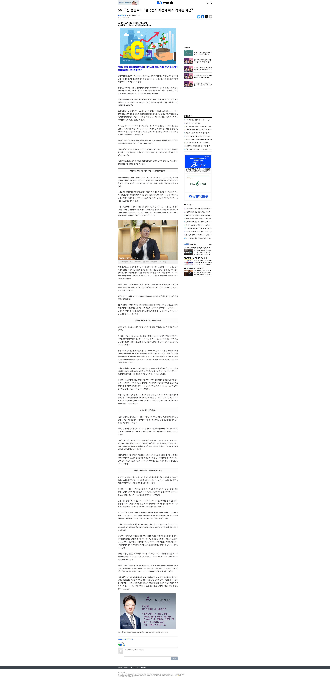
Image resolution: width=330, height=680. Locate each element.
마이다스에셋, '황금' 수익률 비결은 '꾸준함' (206, 271)
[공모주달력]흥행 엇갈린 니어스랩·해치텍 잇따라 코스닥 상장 (204, 146)
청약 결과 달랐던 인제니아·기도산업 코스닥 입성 (207, 260)
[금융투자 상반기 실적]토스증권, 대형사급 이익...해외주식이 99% (205, 212)
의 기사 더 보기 (126, 639)
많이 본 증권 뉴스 (189, 205)
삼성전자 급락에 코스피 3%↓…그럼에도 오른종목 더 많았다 (203, 235)
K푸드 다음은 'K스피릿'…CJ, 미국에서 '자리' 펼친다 (201, 149)
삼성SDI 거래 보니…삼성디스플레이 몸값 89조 (199, 136)
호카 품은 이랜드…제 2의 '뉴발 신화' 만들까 (199, 126)
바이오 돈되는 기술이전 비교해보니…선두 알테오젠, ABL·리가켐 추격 (206, 120)
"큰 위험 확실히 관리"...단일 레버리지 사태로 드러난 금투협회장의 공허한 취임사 (209, 228)
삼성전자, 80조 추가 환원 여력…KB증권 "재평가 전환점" (202, 225)
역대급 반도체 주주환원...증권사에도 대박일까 (199, 215)
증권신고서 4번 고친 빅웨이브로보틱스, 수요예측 (207, 264)
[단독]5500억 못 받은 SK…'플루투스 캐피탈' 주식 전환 (202, 130)
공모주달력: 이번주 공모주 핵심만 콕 (195, 258)
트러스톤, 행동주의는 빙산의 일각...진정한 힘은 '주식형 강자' (210, 274)
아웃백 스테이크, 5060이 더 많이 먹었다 (197, 133)
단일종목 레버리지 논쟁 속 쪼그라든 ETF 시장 (206, 254)
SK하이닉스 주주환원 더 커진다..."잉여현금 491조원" (201, 218)
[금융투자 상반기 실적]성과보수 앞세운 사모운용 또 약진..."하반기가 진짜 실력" (209, 222)
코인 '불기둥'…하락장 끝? (193, 123)
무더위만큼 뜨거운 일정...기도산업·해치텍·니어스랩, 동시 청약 (211, 262)
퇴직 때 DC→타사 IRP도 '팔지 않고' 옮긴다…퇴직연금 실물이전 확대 (206, 232)
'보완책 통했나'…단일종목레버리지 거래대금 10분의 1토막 (210, 252)
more (210, 244)
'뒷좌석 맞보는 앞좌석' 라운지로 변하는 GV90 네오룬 (201, 139)
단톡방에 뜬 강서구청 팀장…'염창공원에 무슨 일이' (201, 143)
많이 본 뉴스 (188, 116)
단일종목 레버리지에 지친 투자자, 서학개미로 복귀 (208, 250)
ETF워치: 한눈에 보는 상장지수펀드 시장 (197, 248)
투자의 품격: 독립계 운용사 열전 (194, 268)
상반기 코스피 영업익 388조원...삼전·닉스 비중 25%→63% (203, 238)
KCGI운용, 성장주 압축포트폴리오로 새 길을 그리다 (208, 273)
